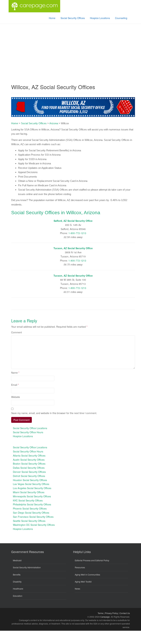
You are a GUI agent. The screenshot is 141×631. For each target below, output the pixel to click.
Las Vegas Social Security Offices (31, 484)
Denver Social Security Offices (29, 472)
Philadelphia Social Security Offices (32, 504)
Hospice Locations (100, 18)
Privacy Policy (111, 613)
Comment (16, 332)
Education (17, 595)
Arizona (53, 123)
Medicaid (17, 560)
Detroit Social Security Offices (29, 476)
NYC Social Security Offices (28, 500)
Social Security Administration (27, 567)
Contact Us (125, 613)
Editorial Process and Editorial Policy (92, 560)
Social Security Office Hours (28, 432)
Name (15, 372)
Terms (100, 613)
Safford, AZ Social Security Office (73, 220)
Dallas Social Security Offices (29, 467)
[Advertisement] (70, 50)
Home (52, 18)
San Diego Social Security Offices (31, 512)
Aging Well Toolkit (83, 581)
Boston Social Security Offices (29, 463)
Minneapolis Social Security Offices (32, 496)
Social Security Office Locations (30, 428)
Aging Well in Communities (87, 574)
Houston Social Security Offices (30, 480)
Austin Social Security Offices (29, 459)
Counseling (121, 18)
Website (15, 397)
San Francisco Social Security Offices (33, 516)
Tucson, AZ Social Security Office (73, 248)
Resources (80, 567)
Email (15, 384)
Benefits (16, 574)
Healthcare (18, 588)
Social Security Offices (73, 18)
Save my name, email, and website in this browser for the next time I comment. (54, 413)
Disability (17, 581)
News (77, 588)
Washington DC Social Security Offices (34, 524)
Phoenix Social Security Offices (30, 508)
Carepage (105, 616)
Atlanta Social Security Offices (29, 455)
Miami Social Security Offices (28, 492)
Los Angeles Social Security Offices (32, 488)
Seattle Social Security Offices (29, 521)
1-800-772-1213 (77, 233)
